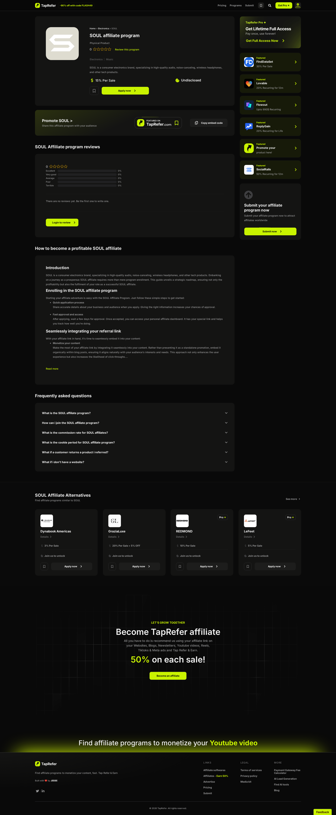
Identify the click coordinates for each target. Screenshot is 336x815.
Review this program (127, 49)
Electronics (103, 28)
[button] (223, 517)
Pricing (222, 5)
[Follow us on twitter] (37, 791)
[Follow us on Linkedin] (43, 791)
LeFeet (249, 531)
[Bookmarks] (261, 5)
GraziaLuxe (116, 531)
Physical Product (100, 42)
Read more (52, 368)
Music (109, 59)
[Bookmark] (94, 91)
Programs (236, 5)
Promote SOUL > (57, 120)
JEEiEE (54, 780)
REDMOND (184, 531)
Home (93, 28)
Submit (249, 5)
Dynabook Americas (55, 531)
